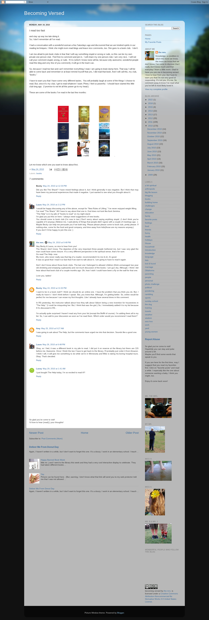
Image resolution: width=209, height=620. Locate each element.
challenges (150, 206)
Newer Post (36, 432)
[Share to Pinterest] (66, 169)
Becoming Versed (44, 13)
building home (151, 202)
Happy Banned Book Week (53, 460)
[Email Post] (50, 169)
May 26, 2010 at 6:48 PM (54, 344)
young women (151, 332)
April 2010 (152, 159)
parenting (149, 274)
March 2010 (153, 163)
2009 (150, 175)
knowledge (150, 253)
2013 (150, 115)
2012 (150, 118)
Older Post (132, 432)
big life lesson (151, 192)
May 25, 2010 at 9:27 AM (52, 328)
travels (148, 311)
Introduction (150, 250)
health (148, 236)
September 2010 (155, 140)
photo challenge (152, 284)
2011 (150, 122)
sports (148, 298)
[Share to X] (61, 169)
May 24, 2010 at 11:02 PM (55, 288)
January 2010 (153, 170)
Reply (38, 196)
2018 (150, 103)
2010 (150, 126)
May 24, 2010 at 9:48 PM (59, 242)
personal (149, 281)
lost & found (150, 264)
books (39, 173)
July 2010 (152, 148)
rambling (149, 294)
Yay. (43, 474)
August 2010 (153, 144)
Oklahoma (149, 270)
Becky (39, 288)
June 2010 (152, 151)
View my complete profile (156, 89)
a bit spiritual (150, 185)
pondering (149, 291)
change (148, 209)
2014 (150, 111)
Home (84, 432)
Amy (38, 328)
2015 (150, 107)
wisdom (148, 318)
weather (148, 315)
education (149, 213)
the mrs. (40, 242)
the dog (148, 304)
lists (146, 260)
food (147, 226)
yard (147, 328)
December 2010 (154, 129)
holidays (148, 240)
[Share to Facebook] (63, 169)
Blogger (120, 613)
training (148, 308)
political (148, 287)
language (149, 257)
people (148, 277)
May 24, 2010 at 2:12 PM (54, 205)
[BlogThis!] (58, 169)
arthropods (150, 189)
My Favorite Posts (153, 42)
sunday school (151, 301)
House (148, 243)
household (149, 247)
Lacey (39, 369)
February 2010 (154, 166)
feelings (148, 223)
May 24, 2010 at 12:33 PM (55, 186)
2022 (150, 100)
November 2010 (154, 133)
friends (148, 230)
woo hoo (149, 321)
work (147, 325)
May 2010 (152, 155)
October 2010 (153, 136)
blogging (149, 196)
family (147, 216)
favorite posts (151, 219)
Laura (39, 205)
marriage (149, 267)
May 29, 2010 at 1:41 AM (54, 369)
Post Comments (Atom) (52, 439)
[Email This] (55, 169)
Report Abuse (152, 339)
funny (147, 233)
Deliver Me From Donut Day (44, 447)
